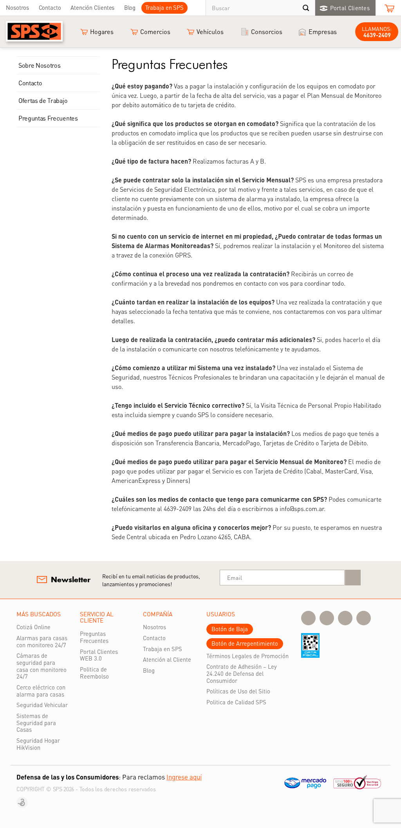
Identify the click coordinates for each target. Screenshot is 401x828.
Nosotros (17, 7)
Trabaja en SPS (164, 7)
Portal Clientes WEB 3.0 (99, 655)
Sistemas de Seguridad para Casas (36, 722)
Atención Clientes (92, 7)
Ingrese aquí (184, 777)
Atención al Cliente (167, 659)
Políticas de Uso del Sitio (238, 691)
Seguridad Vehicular (42, 704)
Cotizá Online (33, 626)
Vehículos (210, 31)
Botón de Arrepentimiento (244, 643)
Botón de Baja (229, 628)
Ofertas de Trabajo (42, 100)
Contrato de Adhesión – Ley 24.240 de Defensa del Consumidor (241, 673)
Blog (130, 7)
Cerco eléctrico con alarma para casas (40, 691)
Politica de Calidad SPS (236, 702)
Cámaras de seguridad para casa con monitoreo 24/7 (41, 666)
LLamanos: (377, 31)
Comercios (155, 31)
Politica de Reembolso (94, 673)
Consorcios (266, 31)
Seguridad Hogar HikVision (38, 744)
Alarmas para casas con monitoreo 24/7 (41, 641)
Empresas (323, 31)
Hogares (102, 31)
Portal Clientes (350, 7)
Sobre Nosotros (39, 65)
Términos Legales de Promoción (247, 655)
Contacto (50, 7)
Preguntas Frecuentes (48, 118)
